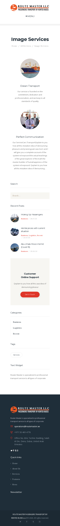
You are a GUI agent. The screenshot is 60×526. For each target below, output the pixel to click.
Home (14, 46)
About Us (16, 469)
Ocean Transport (30, 86)
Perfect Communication (30, 136)
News (14, 484)
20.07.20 (26, 238)
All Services (25, 46)
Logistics (32, 235)
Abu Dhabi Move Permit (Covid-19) (32, 245)
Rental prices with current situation (33, 230)
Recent (40, 235)
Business (24, 219)
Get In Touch (30, 294)
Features (16, 479)
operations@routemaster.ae (27, 426)
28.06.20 (33, 251)
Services (16, 355)
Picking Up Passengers (32, 214)
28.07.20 (33, 219)
